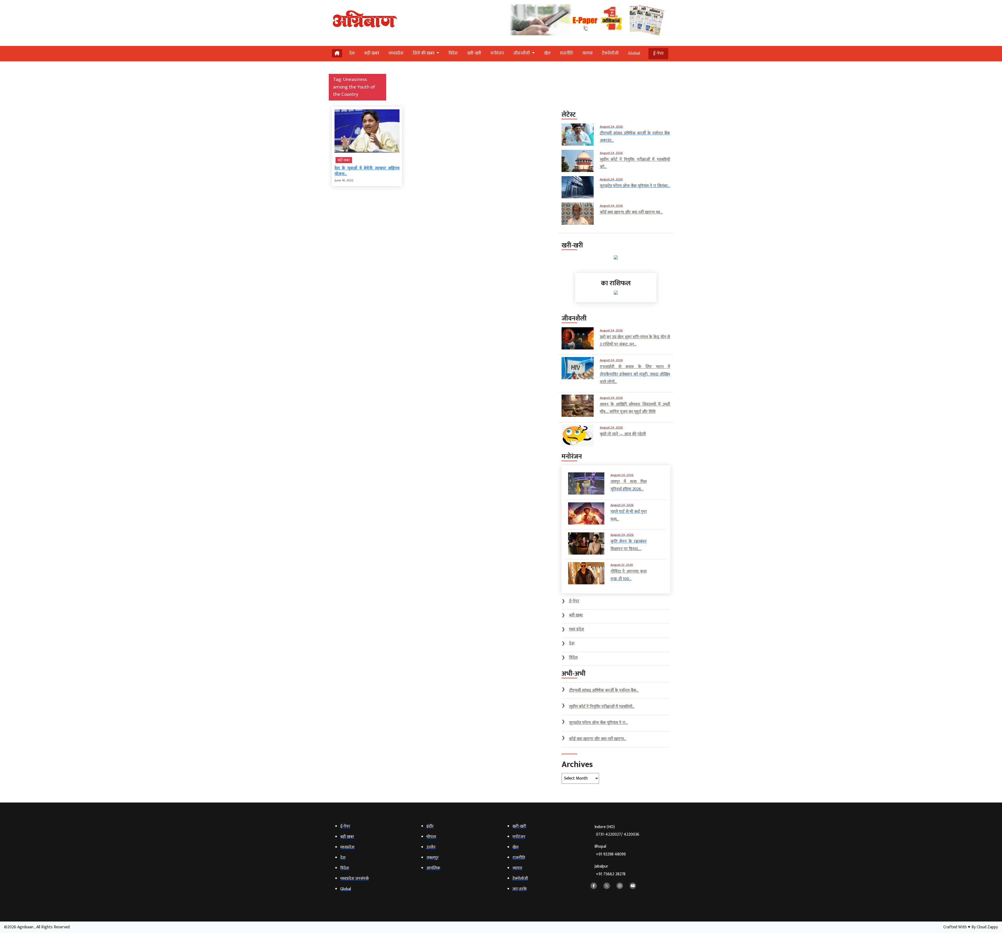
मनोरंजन (497, 53)
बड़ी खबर (371, 53)
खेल (547, 53)
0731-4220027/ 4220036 (617, 834)
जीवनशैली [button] (522, 53)
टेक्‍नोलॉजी (610, 53)
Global (634, 53)
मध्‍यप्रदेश (396, 53)
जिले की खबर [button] (424, 53)
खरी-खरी (474, 53)
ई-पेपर (658, 53)
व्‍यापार (587, 53)
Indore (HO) (616, 830)
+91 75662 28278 (610, 874)
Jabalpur (609, 870)
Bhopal (610, 850)
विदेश (453, 53)
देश (352, 53)
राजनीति (566, 53)
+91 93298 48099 (611, 854)
